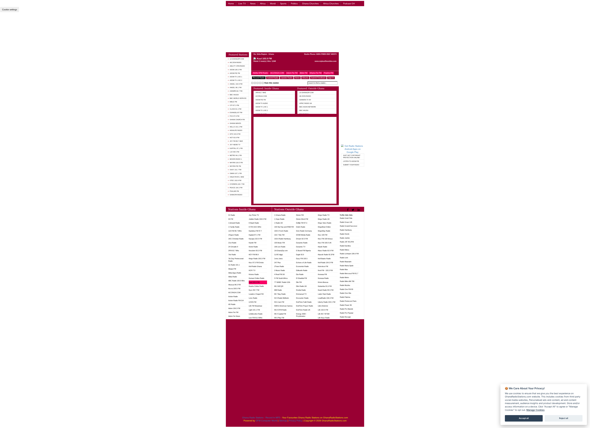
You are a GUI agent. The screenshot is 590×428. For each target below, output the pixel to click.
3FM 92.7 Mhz (261, 92)
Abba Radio (232, 277)
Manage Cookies (535, 410)
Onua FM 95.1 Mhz (237, 177)
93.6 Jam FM (279, 302)
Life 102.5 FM (323, 310)
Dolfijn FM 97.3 (301, 223)
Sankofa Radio (236, 195)
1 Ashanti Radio (234, 223)
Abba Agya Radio (234, 273)
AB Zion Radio (235, 62)
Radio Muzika (345, 285)
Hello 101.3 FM (236, 127)
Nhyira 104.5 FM (236, 162)
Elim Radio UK (301, 286)
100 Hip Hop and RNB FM (284, 227)
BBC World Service (238, 98)
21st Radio (232, 243)
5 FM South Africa (280, 278)
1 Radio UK (278, 223)
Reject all (563, 418)
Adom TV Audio (262, 103)
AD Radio (231, 304)
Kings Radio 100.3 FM (257, 258)
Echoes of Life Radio (303, 262)
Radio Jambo (345, 238)
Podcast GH (349, 3)
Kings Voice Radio (324, 223)
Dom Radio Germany (304, 231)
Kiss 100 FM (322, 235)
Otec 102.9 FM (235, 180)
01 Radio (231, 215)
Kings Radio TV (323, 215)
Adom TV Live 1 (236, 77)
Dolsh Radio (300, 227)
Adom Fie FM (235, 73)
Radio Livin (344, 258)
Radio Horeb (344, 234)
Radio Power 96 (346, 305)
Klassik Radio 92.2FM (326, 254)
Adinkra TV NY (305, 100)
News (253, 3)
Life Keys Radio (324, 318)
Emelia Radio (301, 290)
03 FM (230, 219)
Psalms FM (234, 191)
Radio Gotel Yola (346, 218)
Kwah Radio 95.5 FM (325, 290)
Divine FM (300, 215)
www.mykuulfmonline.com (325, 61)
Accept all (524, 418)
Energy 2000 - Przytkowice (301, 315)
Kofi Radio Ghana (255, 266)
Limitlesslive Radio (255, 314)
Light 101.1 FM (254, 310)
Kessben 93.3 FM (255, 250)
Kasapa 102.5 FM (255, 239)
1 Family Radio (233, 227)
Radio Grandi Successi (348, 226)
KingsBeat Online (324, 227)
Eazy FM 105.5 (301, 258)
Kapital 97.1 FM (236, 148)
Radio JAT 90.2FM (347, 242)
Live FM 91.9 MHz (255, 318)
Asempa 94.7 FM (236, 91)
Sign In (331, 78)
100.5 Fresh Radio (281, 231)
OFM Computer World (266, 420)
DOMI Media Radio (303, 235)
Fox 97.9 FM (234, 116)
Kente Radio (253, 247)
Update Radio (287, 78)
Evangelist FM (236, 112)
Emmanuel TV (301, 294)
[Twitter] (353, 209)
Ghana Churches (310, 3)
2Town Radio (279, 266)
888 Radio (278, 290)
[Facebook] (348, 209)
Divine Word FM (302, 219)
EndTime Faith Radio (304, 302)
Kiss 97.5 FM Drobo (256, 262)
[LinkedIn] (359, 209)
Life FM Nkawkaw (255, 306)
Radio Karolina (345, 246)
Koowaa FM (322, 274)
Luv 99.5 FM (234, 152)
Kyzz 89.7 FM (254, 290)
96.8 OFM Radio (280, 310)
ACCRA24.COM (277, 73)
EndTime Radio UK (303, 310)
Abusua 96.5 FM (234, 285)
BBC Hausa (234, 95)
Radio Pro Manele (346, 309)
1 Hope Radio (279, 219)
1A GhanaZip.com (237, 59)
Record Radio (259, 78)
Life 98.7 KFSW (323, 314)
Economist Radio (302, 266)
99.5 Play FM (279, 318)
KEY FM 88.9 (254, 254)
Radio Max (344, 269)
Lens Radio (253, 298)
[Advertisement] (295, 28)
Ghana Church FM (237, 119)
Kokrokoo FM (323, 266)
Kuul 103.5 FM (254, 282)
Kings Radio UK (324, 219)
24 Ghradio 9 (233, 247)
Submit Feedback (318, 78)
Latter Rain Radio (324, 294)
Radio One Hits (345, 293)
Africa (263, 3)
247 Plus (277, 262)
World (273, 3)
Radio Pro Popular (346, 313)
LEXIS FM (252, 302)
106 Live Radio (279, 247)
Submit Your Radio (351, 165)
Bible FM (233, 102)
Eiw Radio (299, 274)
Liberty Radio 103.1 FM (326, 302)
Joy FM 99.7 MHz (236, 141)
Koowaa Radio (323, 278)
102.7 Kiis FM (279, 235)
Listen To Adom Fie (351, 161)
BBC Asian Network (307, 107)
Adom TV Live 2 (236, 80)
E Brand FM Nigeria (303, 250)
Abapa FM (232, 269)
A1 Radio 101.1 (234, 265)
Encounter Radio (302, 298)
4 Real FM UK (279, 274)
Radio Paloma (345, 297)
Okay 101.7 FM (235, 170)
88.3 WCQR (278, 286)
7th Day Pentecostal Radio (235, 260)
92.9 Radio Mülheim (281, 298)
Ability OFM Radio (237, 66)
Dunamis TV (300, 247)
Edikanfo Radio (301, 270)
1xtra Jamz (278, 258)
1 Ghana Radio (279, 215)
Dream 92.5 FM (302, 239)
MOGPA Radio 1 (236, 159)
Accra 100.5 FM (234, 288)
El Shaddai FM (301, 278)
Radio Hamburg (346, 230)
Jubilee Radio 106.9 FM (257, 219)
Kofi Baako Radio (324, 258)
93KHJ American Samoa (283, 306)
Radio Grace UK (346, 222)
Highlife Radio (236, 130)
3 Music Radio (279, 270)
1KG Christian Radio (236, 239)
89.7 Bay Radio (280, 294)
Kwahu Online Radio (256, 286)
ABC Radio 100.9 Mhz (236, 281)
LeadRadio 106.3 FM (325, 298)
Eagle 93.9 (300, 254)
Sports (283, 3)
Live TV (242, 3)
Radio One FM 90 (346, 289)
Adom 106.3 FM (236, 70)
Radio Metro (344, 277)
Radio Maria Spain (346, 266)
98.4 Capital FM (280, 314)
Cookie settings (9, 9)
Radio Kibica (344, 250)
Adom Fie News (234, 316)
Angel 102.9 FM (236, 84)
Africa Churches (331, 3)
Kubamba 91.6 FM (325, 286)
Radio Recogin (345, 317)
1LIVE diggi (278, 254)
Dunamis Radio (301, 243)
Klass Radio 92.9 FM (325, 250)
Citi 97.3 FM (234, 105)
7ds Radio (232, 254)
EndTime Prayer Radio (304, 306)
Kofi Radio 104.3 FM (325, 262)
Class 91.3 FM (235, 109)
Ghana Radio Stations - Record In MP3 (261, 417)
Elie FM (299, 282)
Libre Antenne (323, 306)
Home (231, 3)
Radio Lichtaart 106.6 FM (349, 254)
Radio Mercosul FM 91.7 (349, 273)
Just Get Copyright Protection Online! (351, 156)
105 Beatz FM (279, 243)
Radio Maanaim (345, 262)
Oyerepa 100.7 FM (237, 184)
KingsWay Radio (324, 231)
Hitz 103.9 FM (235, 134)
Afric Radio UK (305, 103)
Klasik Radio (322, 247)
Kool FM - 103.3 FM (325, 270)
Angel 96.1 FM (235, 87)
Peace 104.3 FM (236, 187)
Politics (294, 3)
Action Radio (233, 296)
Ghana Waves (235, 123)
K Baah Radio (254, 223)
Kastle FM (252, 243)
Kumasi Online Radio (256, 278)
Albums (305, 78)
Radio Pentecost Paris (348, 301)
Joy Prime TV (254, 215)
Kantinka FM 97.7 (255, 231)
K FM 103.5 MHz (255, 227)
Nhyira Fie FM (235, 166)
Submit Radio (272, 78)
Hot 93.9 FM (234, 137)
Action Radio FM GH (236, 300)
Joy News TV (235, 144)
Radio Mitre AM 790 (347, 281)
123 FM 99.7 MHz (235, 231)
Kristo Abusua (323, 282)
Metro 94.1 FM (236, 155)
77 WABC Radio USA (282, 282)
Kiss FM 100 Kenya (325, 239)
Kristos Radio (254, 274)
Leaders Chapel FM (256, 294)
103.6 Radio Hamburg (282, 239)
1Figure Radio (233, 235)
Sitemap (283, 420)
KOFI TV (252, 270)
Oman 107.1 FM (236, 173)
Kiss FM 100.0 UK (324, 243)
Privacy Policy (295, 420)
